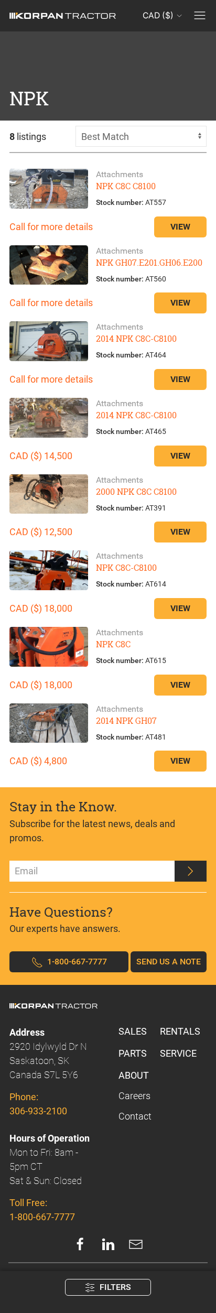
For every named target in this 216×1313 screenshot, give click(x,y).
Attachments (119, 174)
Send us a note (168, 962)
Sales (132, 1031)
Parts (132, 1053)
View (180, 227)
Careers (134, 1095)
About (133, 1075)
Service (178, 1053)
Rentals (180, 1031)
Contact (135, 1116)
